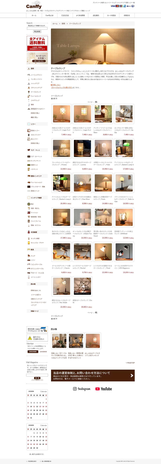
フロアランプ (35, 100)
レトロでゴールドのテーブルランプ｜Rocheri (82, 267)
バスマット (34, 169)
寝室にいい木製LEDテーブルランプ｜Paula (103, 198)
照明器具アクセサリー (38, 109)
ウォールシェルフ (36, 182)
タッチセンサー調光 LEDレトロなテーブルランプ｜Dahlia (123, 130)
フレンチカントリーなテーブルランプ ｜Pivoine (61, 164)
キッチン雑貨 (35, 238)
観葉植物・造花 (36, 217)
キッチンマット (36, 161)
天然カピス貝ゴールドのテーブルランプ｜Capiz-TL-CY (61, 130)
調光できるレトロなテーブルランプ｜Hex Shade (61, 301)
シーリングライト (36, 75)
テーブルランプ (36, 92)
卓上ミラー (34, 139)
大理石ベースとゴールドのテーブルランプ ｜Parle (103, 164)
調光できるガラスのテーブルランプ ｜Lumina (82, 164)
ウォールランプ (36, 96)
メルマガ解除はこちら (37, 380)
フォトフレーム (36, 221)
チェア (33, 256)
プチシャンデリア (36, 87)
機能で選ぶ (34, 117)
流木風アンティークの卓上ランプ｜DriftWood (123, 232)
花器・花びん (35, 208)
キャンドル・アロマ (37, 243)
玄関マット (34, 165)
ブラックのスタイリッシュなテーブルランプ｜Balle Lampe (124, 199)
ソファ (33, 260)
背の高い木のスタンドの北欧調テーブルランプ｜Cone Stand (103, 233)
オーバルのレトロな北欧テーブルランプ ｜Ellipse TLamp (82, 233)
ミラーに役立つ (36, 295)
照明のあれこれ (36, 290)
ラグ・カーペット (36, 156)
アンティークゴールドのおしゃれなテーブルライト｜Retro (103, 130)
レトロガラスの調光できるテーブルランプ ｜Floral (103, 267)
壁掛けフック (35, 191)
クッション (34, 212)
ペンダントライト (36, 79)
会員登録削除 (43, 351)
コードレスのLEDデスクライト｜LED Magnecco (123, 267)
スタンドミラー (36, 135)
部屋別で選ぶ (35, 113)
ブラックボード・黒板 (38, 186)
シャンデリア (35, 83)
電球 (32, 104)
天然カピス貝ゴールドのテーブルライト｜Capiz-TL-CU (82, 130)
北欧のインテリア (36, 299)
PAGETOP (131, 363)
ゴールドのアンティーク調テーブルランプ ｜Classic (61, 267)
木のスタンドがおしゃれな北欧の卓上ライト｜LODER (61, 232)
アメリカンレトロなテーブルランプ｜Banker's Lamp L (61, 198)
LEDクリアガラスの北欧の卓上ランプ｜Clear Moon (82, 198)
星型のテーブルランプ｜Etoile (82, 301)
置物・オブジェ (36, 225)
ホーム (55, 24)
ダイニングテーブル (37, 268)
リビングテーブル (36, 264)
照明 (63, 24)
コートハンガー (36, 277)
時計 (32, 204)
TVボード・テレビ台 (37, 273)
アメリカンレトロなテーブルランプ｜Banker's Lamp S (124, 164)
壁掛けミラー (35, 130)
